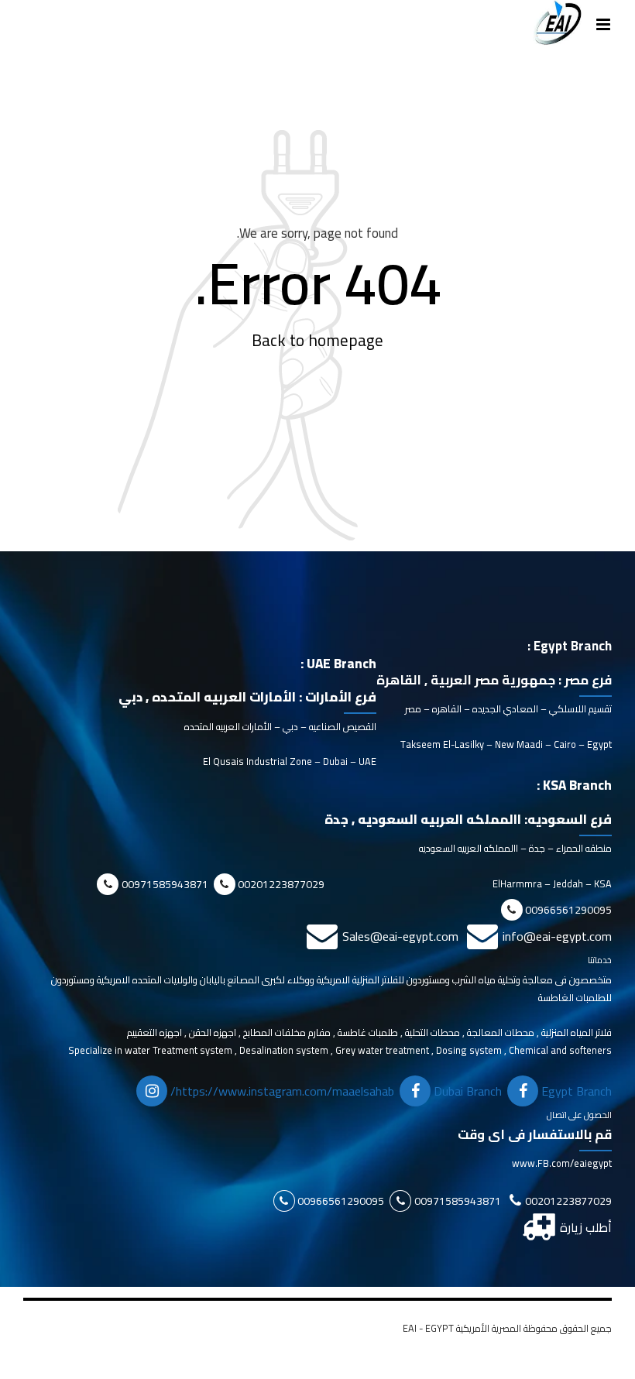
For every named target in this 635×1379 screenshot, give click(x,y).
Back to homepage (317, 340)
